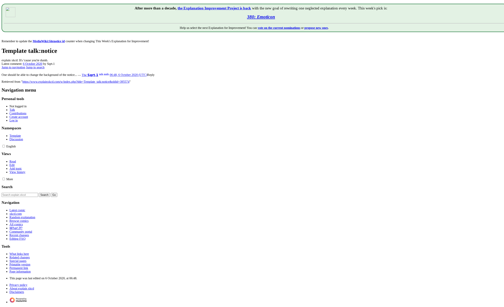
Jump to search (35, 67)
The (90, 75)
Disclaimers (16, 292)
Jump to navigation (13, 67)
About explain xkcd (21, 288)
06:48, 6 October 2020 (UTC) (128, 75)
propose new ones (316, 27)
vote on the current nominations (279, 27)
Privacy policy (18, 285)
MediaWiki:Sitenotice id (49, 41)
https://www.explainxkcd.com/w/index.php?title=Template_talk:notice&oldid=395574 (75, 81)
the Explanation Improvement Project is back (214, 8)
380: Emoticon (261, 16)
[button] (151, 75)
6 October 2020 (32, 63)
